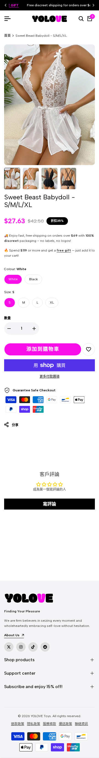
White (13, 279)
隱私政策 (33, 724)
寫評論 (49, 504)
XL (52, 302)
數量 (7, 318)
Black (33, 279)
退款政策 (17, 724)
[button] (88, 349)
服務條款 (49, 724)
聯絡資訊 (81, 724)
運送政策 (65, 724)
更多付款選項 (49, 376)
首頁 (7, 36)
